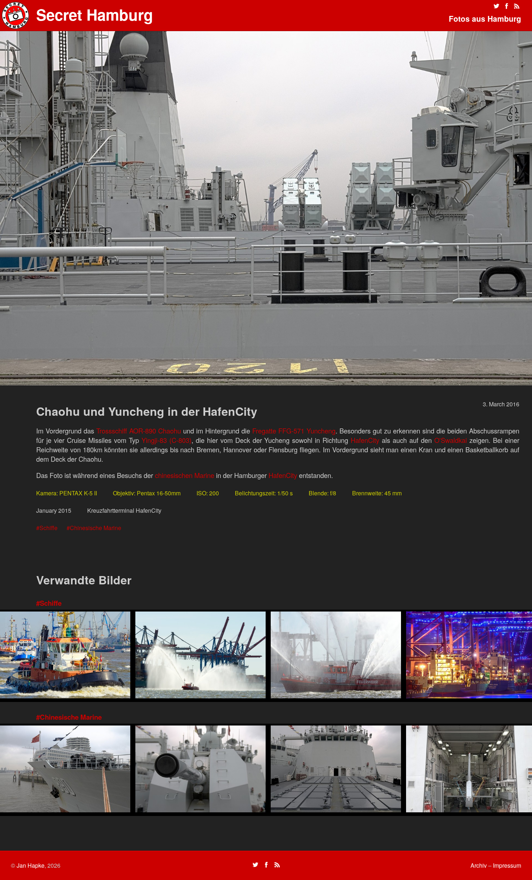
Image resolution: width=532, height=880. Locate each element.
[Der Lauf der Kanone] (200, 769)
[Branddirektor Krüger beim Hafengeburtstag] (336, 656)
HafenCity (365, 440)
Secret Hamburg (94, 14)
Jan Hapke (31, 865)
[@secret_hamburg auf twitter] (496, 6)
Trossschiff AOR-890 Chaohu (138, 430)
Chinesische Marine (95, 528)
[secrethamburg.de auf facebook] (506, 6)
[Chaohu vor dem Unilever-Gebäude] (65, 769)
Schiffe (48, 528)
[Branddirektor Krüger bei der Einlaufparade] (200, 656)
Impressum (507, 865)
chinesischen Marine (184, 475)
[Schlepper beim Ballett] (65, 656)
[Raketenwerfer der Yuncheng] (336, 769)
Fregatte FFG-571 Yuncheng (293, 430)
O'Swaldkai (450, 440)
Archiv (478, 865)
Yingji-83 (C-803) (166, 440)
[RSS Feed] (516, 6)
